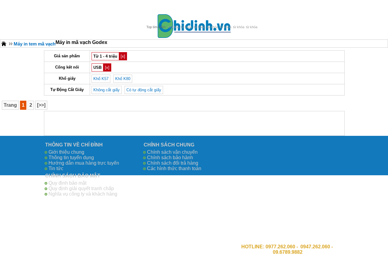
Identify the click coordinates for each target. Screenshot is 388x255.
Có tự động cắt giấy (143, 90)
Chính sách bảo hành (170, 157)
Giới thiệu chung (66, 152)
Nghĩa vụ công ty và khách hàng (82, 193)
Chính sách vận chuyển (172, 152)
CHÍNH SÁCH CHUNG (169, 144)
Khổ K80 (122, 78)
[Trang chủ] (4, 43)
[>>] (41, 105)
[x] (123, 56)
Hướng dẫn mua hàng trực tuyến (83, 163)
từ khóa (173, 27)
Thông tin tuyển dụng (71, 157)
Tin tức (55, 168)
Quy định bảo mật (67, 183)
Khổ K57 (101, 78)
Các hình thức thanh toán (174, 168)
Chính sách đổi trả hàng (172, 163)
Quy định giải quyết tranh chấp (81, 188)
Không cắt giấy (106, 90)
